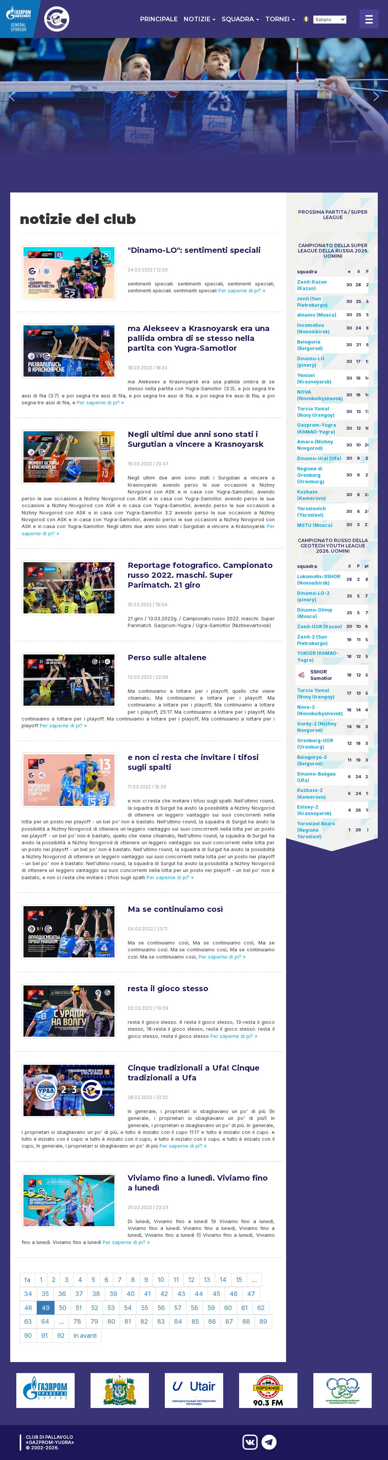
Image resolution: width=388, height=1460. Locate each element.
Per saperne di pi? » (241, 290)
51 (79, 1308)
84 (178, 1321)
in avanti (85, 1335)
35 (45, 1294)
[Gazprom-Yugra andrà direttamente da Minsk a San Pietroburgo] (267, 1442)
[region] (194, 96)
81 (128, 1321)
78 (77, 1321)
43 (181, 1294)
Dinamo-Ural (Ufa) (319, 458)
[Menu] (369, 18)
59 (211, 1308)
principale (159, 19)
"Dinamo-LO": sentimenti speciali (194, 250)
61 (244, 1308)
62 (260, 1308)
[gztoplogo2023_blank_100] (53, 19)
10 (161, 1279)
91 (44, 1335)
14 (223, 1279)
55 (144, 1308)
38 (96, 1294)
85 (195, 1321)
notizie (198, 19)
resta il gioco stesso (168, 988)
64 (45, 1321)
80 (111, 1321)
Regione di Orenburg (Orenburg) (310, 475)
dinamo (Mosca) (316, 315)
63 (28, 1321)
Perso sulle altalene (167, 657)
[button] (12, 96)
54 (128, 1308)
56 (161, 1308)
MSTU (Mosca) (315, 525)
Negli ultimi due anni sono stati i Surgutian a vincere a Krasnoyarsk (196, 439)
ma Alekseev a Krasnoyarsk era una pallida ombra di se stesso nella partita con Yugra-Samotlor (199, 338)
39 (113, 1294)
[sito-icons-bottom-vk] (248, 1442)
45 (216, 1294)
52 (94, 1308)
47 (251, 1294)
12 (191, 1279)
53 (111, 1308)
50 (62, 1308)
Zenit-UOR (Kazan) (319, 626)
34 (28, 1294)
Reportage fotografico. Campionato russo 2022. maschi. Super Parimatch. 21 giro (200, 575)
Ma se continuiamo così (175, 909)
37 (79, 1294)
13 (207, 1279)
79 (94, 1321)
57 (177, 1308)
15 (239, 1279)
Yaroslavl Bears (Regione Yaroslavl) (316, 830)
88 (246, 1321)
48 (28, 1308)
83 (161, 1321)
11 (176, 1279)
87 (229, 1321)
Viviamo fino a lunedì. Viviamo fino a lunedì (198, 1182)
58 (194, 1308)
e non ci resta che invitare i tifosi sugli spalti (193, 762)
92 (60, 1335)
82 (144, 1321)
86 (212, 1321)
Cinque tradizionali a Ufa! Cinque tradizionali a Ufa (194, 1072)
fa (27, 1279)
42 (164, 1294)
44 (199, 1294)
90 (28, 1335)
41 (147, 1294)
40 (131, 1294)
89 (263, 1321)
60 (228, 1308)
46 (234, 1294)
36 (62, 1294)
